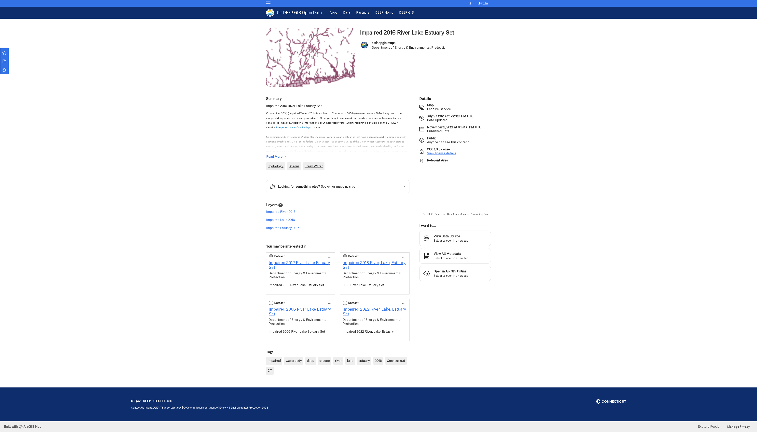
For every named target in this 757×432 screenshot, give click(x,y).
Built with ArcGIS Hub (22, 426)
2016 (378, 361)
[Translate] (4, 70)
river (338, 361)
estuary (364, 361)
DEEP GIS (406, 12)
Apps (333, 12)
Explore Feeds (708, 426)
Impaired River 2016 (281, 212)
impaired (274, 361)
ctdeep (324, 361)
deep (310, 361)
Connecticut (396, 361)
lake (350, 361)
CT (270, 370)
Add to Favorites (4, 52)
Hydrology (275, 166)
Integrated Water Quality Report (294, 127)
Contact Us (137, 407)
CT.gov (136, 401)
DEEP (147, 401)
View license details (441, 153)
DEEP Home (384, 12)
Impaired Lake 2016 (280, 220)
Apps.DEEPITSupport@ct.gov (164, 407)
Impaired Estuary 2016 (282, 228)
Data (346, 12)
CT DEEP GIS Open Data (299, 12)
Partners (362, 12)
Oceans (294, 166)
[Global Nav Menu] (268, 3)
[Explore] (455, 191)
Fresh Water (314, 166)
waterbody (294, 361)
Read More (274, 156)
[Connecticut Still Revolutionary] (611, 401)
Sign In (483, 3)
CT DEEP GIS (162, 401)
